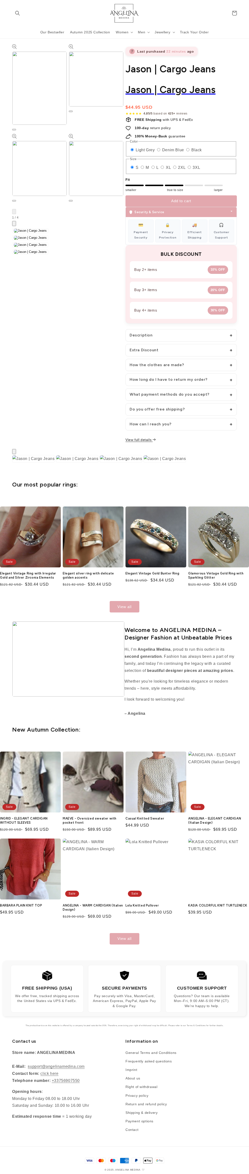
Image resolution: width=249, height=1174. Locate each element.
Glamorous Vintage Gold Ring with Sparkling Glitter (215, 575)
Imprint (131, 1070)
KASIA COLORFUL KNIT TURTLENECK (217, 905)
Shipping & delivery (141, 1113)
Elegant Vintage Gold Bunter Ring (152, 573)
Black (196, 150)
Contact (131, 1130)
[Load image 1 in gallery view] (30, 230)
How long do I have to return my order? (168, 379)
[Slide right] (14, 223)
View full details (139, 440)
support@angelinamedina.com (56, 1066)
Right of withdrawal (141, 1087)
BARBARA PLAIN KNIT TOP (21, 905)
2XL (182, 167)
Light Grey (146, 150)
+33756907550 (66, 1081)
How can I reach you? (150, 424)
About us (132, 1078)
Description (141, 335)
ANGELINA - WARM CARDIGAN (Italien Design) (93, 907)
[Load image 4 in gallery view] (30, 251)
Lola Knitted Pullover (142, 905)
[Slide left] (14, 211)
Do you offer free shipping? (157, 409)
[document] (124, 460)
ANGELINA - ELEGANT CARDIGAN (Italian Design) (214, 820)
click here (49, 1073)
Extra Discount (144, 350)
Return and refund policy (146, 1104)
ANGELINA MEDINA (128, 1169)
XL (169, 167)
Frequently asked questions (148, 1061)
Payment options (139, 1121)
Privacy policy (136, 1096)
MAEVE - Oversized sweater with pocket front (89, 820)
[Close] (14, 451)
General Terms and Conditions (151, 1053)
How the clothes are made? (157, 365)
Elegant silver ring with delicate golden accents (88, 575)
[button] (17, 13)
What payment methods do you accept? (169, 394)
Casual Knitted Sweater (144, 818)
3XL (196, 167)
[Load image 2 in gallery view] (30, 237)
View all (124, 607)
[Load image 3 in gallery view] (30, 244)
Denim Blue (173, 150)
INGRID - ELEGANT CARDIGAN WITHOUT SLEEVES (24, 820)
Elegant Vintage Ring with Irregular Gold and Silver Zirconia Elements (28, 575)
